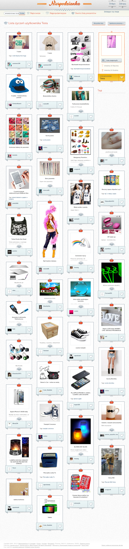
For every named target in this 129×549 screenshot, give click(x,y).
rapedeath (77, 355)
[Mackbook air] (19, 272)
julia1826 (15, 203)
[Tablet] (50, 506)
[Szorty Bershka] (111, 363)
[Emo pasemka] (50, 168)
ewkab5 (76, 219)
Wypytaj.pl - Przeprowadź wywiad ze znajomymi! (66, 545)
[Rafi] (10, 330)
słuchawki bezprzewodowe (82, 68)
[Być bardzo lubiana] (50, 231)
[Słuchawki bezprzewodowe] (80, 48)
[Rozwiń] (50, 59)
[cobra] (40, 148)
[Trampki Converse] (50, 413)
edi (106, 336)
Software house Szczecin (32, 547)
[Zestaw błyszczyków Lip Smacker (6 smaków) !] (80, 482)
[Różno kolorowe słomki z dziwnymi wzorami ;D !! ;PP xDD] (111, 272)
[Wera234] (10, 424)
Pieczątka (46, 477)
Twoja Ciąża (85, 545)
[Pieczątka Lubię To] (50, 460)
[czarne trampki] (80, 335)
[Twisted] (40, 352)
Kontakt (44, 543)
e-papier (23, 197)
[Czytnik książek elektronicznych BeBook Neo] (19, 179)
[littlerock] (71, 77)
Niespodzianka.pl (23, 543)
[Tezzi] (10, 469)
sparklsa (108, 248)
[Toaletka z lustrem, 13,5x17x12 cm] (50, 330)
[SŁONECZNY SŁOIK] (80, 431)
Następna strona (85, 543)
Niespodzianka (64, 3)
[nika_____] (10, 291)
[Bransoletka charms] (50, 86)
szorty (45, 140)
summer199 (16, 63)
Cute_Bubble (47, 390)
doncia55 (46, 190)
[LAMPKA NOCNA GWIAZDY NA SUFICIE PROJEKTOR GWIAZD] (19, 447)
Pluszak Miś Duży (110, 482)
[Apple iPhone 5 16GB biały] (19, 398)
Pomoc (39, 543)
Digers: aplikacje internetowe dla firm (112, 545)
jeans (49, 140)
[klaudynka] (40, 307)
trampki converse (48, 428)
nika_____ (15, 290)
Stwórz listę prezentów (83, 12)
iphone (76, 398)
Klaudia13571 (16, 373)
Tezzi (14, 468)
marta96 (46, 104)
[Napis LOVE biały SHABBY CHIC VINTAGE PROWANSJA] (111, 316)
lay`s (106, 193)
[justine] (10, 252)
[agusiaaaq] (40, 486)
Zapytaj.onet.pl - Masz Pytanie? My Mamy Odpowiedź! (35, 545)
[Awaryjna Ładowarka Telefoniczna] (19, 309)
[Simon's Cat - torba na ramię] (50, 372)
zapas (114, 193)
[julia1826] (10, 204)
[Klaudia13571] (10, 375)
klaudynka (46, 306)
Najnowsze (33, 12)
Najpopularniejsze (55, 12)
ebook (14, 197)
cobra (45, 147)
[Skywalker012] (102, 202)
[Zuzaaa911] (102, 294)
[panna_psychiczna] (102, 435)
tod (106, 160)
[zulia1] (71, 312)
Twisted (46, 350)
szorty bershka (109, 383)
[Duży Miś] (111, 461)
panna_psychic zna (111, 434)
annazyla (77, 503)
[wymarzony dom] (50, 289)
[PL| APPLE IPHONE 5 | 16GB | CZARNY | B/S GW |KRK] (80, 379)
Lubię (51, 477)
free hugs (23, 56)
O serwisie (33, 543)
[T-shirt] (19, 42)
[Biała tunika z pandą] (80, 194)
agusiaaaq (46, 484)
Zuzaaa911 (108, 293)
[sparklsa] (102, 250)
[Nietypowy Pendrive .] (80, 142)
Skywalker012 (109, 201)
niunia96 (46, 268)
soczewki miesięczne (19, 547)
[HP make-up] (111, 224)
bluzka (18, 56)
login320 (77, 404)
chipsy (110, 193)
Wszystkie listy (98, 23)
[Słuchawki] (19, 353)
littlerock (77, 76)
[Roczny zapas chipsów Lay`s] (111, 180)
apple (80, 398)
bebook (18, 197)
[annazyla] (71, 504)
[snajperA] (71, 170)
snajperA (77, 169)
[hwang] (71, 268)
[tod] (102, 161)
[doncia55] (40, 191)
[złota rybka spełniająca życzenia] (80, 289)
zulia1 (76, 311)
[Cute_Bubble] (40, 391)
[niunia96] (40, 270)
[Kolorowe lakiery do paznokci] (19, 131)
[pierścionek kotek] (111, 140)
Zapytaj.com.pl (14, 545)
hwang (76, 267)
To (54, 477)
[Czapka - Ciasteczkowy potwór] (19, 85)
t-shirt (14, 56)
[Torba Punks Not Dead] (19, 227)
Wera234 (15, 423)
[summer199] (10, 64)
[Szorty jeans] (50, 125)
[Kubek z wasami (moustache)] (111, 412)
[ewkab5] (71, 220)
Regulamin (51, 543)
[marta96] (40, 105)
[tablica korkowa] (19, 489)
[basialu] (10, 156)
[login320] (71, 406)
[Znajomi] (111, 60)
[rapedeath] (71, 357)
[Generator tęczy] (80, 243)
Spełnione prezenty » (116, 23)
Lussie (76, 115)
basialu (14, 155)
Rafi (13, 329)
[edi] (102, 337)
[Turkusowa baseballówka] (80, 95)
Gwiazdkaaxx (16, 103)
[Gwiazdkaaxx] (10, 105)
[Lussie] (71, 117)
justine (14, 251)
